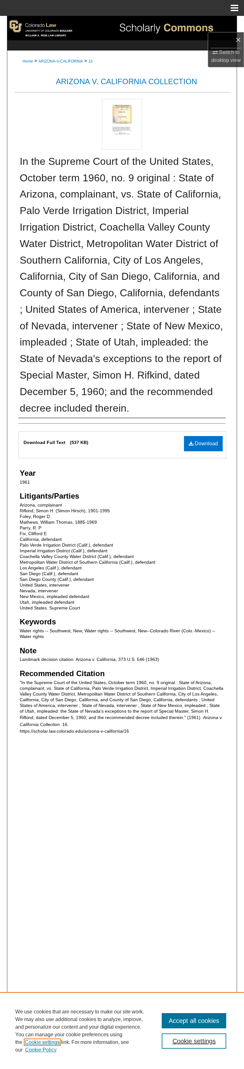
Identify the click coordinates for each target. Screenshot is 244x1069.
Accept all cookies (194, 1020)
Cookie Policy (41, 1049)
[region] (122, 1030)
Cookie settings (42, 1042)
